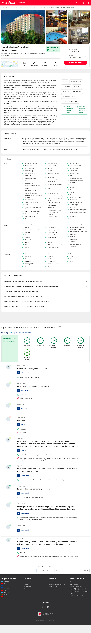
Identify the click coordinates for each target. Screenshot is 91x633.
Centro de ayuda (74, 584)
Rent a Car (27, 589)
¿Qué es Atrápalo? (51, 582)
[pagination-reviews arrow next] (56, 570)
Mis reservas (73, 582)
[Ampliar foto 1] (56, 18)
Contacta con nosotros (76, 586)
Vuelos (26, 582)
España (5, 590)
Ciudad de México (50, 7)
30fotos (85, 40)
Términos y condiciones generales (56, 584)
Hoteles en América (17, 7)
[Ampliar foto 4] (79, 35)
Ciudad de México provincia (36, 7)
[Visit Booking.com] (6, 333)
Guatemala (6, 592)
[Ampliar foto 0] (23, 27)
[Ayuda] (83, 3)
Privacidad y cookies (52, 586)
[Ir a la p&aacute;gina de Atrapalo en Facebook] (48, 608)
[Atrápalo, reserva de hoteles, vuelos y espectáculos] (8, 2)
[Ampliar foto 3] (56, 35)
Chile (5, 583)
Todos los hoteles (5, 7)
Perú (5, 597)
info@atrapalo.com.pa (79, 595)
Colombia (6, 586)
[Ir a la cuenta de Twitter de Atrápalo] (43, 608)
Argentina (6, 581)
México (26, 7)
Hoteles (26, 584)
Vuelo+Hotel (27, 586)
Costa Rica (6, 588)
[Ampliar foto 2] (79, 18)
